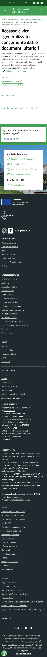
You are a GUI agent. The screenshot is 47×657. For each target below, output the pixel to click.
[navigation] (4, 10)
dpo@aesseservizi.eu (15, 496)
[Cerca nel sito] (40, 11)
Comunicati (5, 361)
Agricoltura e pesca (9, 279)
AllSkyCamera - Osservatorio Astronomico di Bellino (22, 601)
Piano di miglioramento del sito (13, 519)
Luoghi (4, 378)
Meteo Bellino (7, 597)
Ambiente (5, 283)
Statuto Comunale (8, 542)
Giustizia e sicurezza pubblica (12, 309)
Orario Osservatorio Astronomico (14, 605)
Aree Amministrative (9, 246)
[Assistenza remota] (40, 641)
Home (3, 19)
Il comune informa (8, 353)
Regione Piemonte (9, 3)
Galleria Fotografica (9, 386)
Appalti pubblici (7, 290)
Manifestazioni (7, 350)
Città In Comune (31, 641)
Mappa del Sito (7, 569)
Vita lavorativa (7, 333)
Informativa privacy (9, 546)
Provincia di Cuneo (8, 586)
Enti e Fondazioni (8, 258)
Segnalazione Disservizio (11, 530)
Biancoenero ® (18, 647)
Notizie (4, 346)
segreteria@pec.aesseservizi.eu (17, 499)
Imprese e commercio (9, 313)
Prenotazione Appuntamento (13, 527)
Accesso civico (9, 22)
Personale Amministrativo (11, 262)
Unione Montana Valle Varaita (13, 590)
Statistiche (5, 565)
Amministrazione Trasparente (18, 19)
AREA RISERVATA (23, 653)
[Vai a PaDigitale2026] (16, 231)
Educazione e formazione (11, 306)
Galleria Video (6, 390)
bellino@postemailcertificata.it (19, 419)
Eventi (4, 374)
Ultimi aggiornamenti (9, 561)
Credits (4, 557)
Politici (4, 265)
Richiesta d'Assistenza (10, 534)
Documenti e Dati (8, 254)
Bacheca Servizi (7, 538)
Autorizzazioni (7, 294)
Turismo (4, 329)
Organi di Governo (8, 242)
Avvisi (3, 357)
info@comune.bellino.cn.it (17, 422)
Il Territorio (5, 382)
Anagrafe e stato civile (10, 286)
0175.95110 (9, 410)
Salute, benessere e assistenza (13, 321)
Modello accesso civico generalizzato (19, 108)
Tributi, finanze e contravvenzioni (14, 325)
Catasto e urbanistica (9, 298)
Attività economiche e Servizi (13, 394)
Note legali (5, 550)
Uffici (3, 250)
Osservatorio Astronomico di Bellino (15, 594)
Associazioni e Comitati (10, 397)
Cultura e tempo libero (10, 302)
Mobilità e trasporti (9, 317)
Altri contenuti (37, 19)
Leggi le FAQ (6, 523)
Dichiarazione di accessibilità (12, 515)
